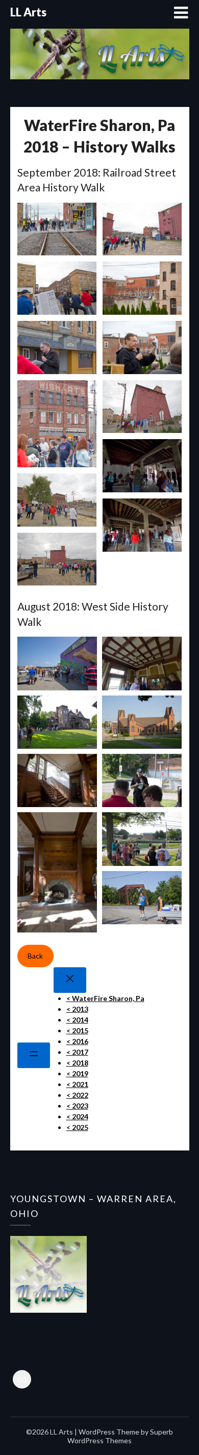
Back (35, 955)
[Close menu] (70, 980)
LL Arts (28, 12)
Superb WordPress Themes (120, 1436)
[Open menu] (33, 1055)
